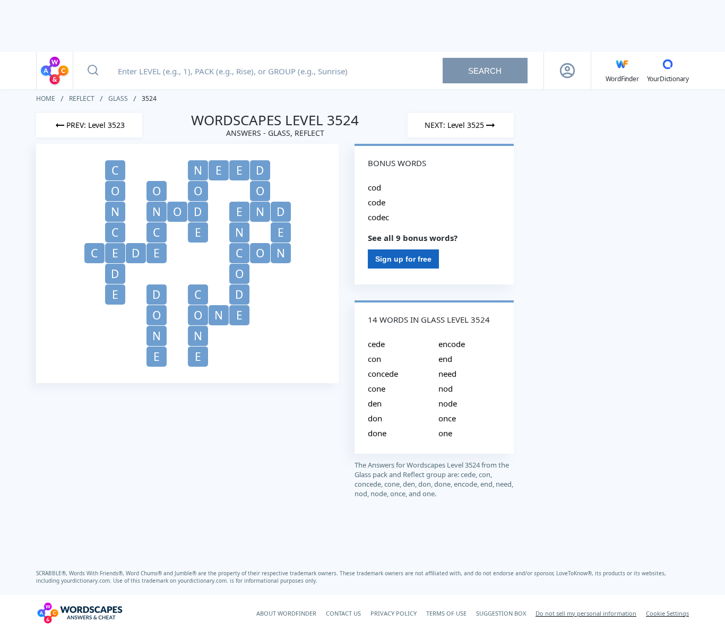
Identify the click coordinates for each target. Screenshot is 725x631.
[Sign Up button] (567, 70)
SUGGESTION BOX (501, 613)
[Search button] (93, 70)
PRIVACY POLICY (393, 613)
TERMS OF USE (446, 613)
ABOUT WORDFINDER (286, 613)
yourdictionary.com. (87, 580)
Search (485, 70)
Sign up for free (403, 259)
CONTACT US (343, 613)
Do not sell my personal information (586, 613)
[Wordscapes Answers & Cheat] (54, 70)
